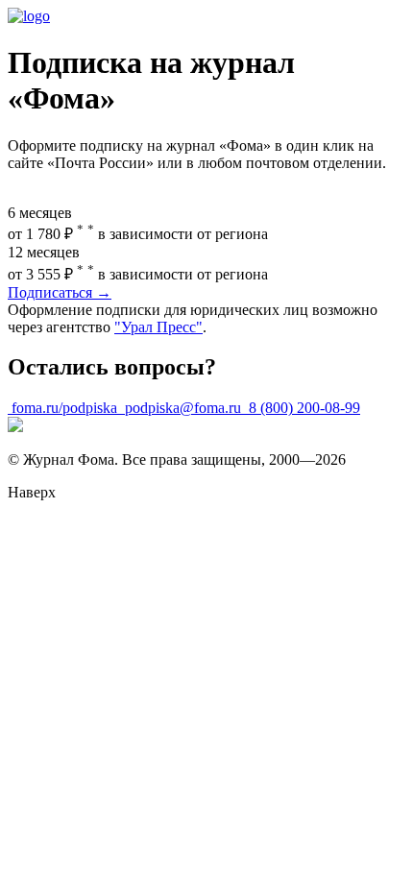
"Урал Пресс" (158, 327)
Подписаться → (59, 292)
